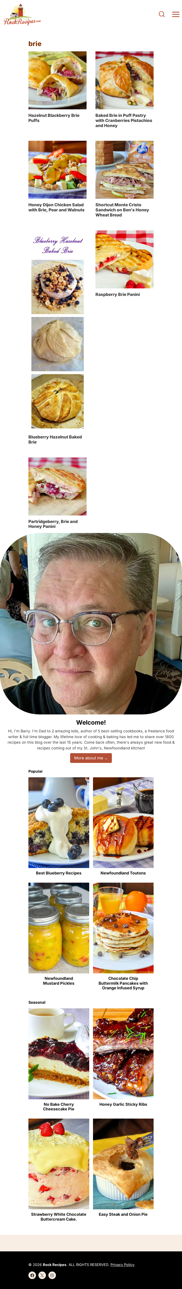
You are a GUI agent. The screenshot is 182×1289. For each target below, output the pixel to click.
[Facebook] (32, 1275)
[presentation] (57, 80)
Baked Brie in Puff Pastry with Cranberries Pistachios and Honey (123, 120)
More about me (88, 758)
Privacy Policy (122, 1264)
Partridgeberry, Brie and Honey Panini (53, 524)
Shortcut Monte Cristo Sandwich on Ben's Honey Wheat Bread (122, 210)
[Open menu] (175, 14)
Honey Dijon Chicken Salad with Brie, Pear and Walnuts (56, 207)
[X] (42, 1275)
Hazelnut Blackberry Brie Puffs (53, 118)
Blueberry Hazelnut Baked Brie (55, 439)
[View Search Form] (161, 14)
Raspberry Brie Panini (117, 294)
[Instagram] (52, 1275)
